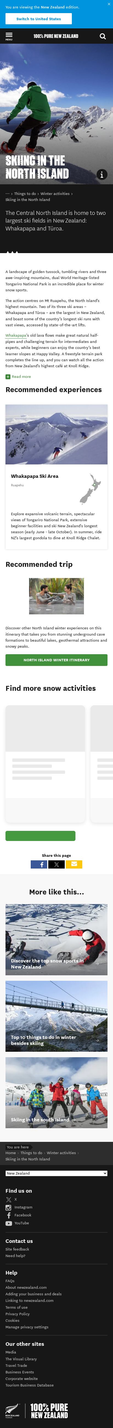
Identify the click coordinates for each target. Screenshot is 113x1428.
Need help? (15, 1256)
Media (10, 1352)
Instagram (22, 1207)
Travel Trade (16, 1365)
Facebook (22, 1215)
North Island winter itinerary (57, 660)
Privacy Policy (17, 1314)
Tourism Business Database (29, 1385)
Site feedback (17, 1249)
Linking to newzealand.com (29, 1300)
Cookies (12, 1320)
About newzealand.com (26, 1287)
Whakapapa (15, 335)
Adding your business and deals (33, 1294)
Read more (21, 376)
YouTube (21, 1223)
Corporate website (21, 1378)
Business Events (19, 1372)
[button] (8, 36)
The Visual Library (21, 1359)
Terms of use (16, 1307)
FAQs (10, 1281)
